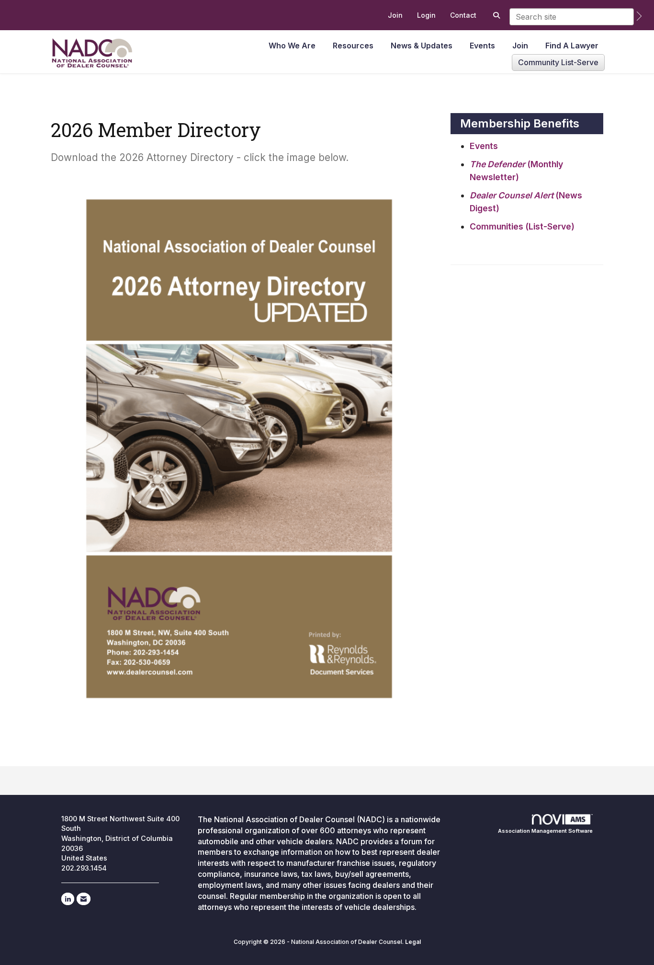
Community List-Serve (558, 62)
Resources (353, 45)
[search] (639, 16)
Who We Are (292, 45)
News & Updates (421, 45)
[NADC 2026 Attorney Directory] (239, 449)
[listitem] (395, 15)
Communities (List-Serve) (522, 226)
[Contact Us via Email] (83, 899)
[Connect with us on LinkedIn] (67, 899)
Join (520, 45)
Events (482, 45)
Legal (413, 941)
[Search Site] (495, 15)
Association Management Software (545, 830)
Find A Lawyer (571, 45)
